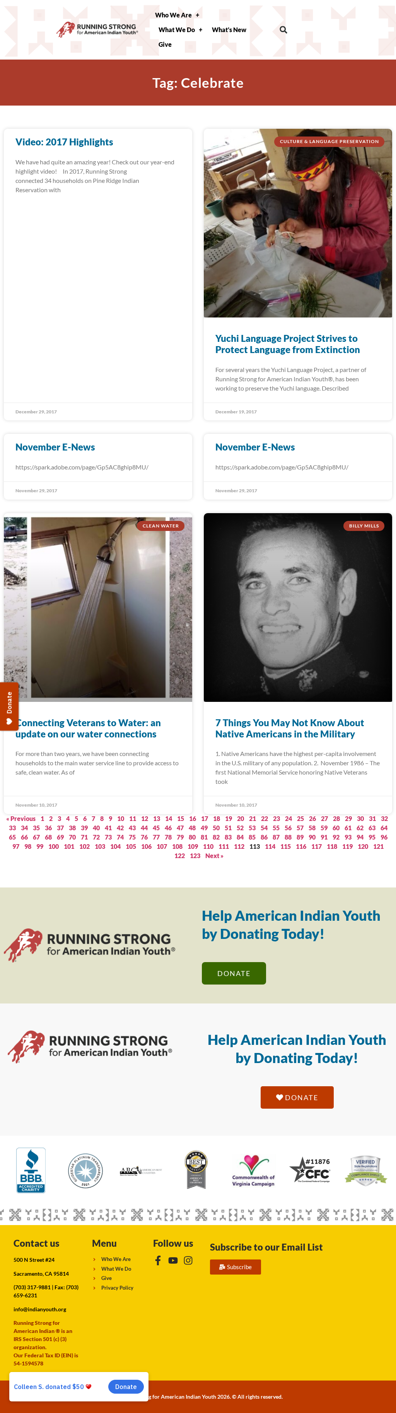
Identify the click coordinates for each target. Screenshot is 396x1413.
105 (131, 846)
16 (192, 818)
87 (276, 837)
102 (84, 846)
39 (84, 827)
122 (179, 855)
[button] (283, 30)
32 (384, 818)
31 (372, 818)
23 (276, 818)
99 (39, 846)
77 (156, 837)
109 (193, 846)
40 (96, 827)
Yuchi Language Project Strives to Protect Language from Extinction (287, 344)
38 (72, 827)
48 (192, 827)
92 (336, 837)
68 (48, 837)
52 (240, 827)
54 (264, 827)
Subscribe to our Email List (266, 1247)
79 (180, 837)
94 (360, 837)
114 (270, 846)
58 (312, 827)
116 (301, 846)
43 (132, 827)
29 (348, 818)
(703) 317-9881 (32, 1287)
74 (120, 837)
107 (162, 846)
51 (228, 827)
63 (372, 827)
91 (324, 837)
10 (120, 818)
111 (223, 846)
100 (53, 846)
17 (204, 818)
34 (24, 827)
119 (347, 846)
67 (36, 837)
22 (264, 818)
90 (312, 837)
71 (84, 837)
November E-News (55, 446)
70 (72, 837)
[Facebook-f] (158, 1260)
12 (144, 818)
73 (108, 837)
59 (324, 827)
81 (204, 837)
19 (228, 818)
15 (180, 818)
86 (264, 837)
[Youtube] (173, 1260)
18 (216, 818)
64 (384, 827)
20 (240, 818)
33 (12, 827)
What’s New (229, 29)
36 (48, 827)
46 (168, 827)
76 (144, 837)
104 (115, 846)
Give (165, 44)
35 (36, 827)
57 (300, 827)
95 (372, 837)
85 (252, 837)
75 (132, 837)
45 (156, 827)
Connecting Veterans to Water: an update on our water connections (88, 728)
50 (216, 827)
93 (348, 837)
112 (239, 846)
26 (312, 818)
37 (60, 827)
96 (384, 837)
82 (216, 837)
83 (228, 837)
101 (69, 846)
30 (360, 818)
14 (168, 818)
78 (168, 837)
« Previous (21, 818)
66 (24, 837)
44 (144, 827)
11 (132, 818)
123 (195, 855)
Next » (214, 855)
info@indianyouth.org (40, 1309)
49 (204, 827)
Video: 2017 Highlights (64, 141)
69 (60, 837)
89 (300, 837)
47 (180, 827)
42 (120, 827)
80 (192, 837)
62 (360, 827)
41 (108, 827)
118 (332, 846)
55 (276, 827)
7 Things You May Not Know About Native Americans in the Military (289, 728)
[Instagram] (188, 1260)
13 (156, 818)
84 (240, 837)
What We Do (177, 29)
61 (348, 827)
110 (208, 846)
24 (288, 818)
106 (146, 846)
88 (288, 837)
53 (252, 827)
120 (363, 846)
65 (12, 837)
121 (378, 846)
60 (336, 827)
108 (177, 846)
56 (288, 827)
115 (285, 846)
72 (96, 837)
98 (27, 846)
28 (336, 818)
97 (15, 846)
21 (252, 818)
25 (300, 818)
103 (100, 846)
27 (324, 818)
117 (316, 846)
